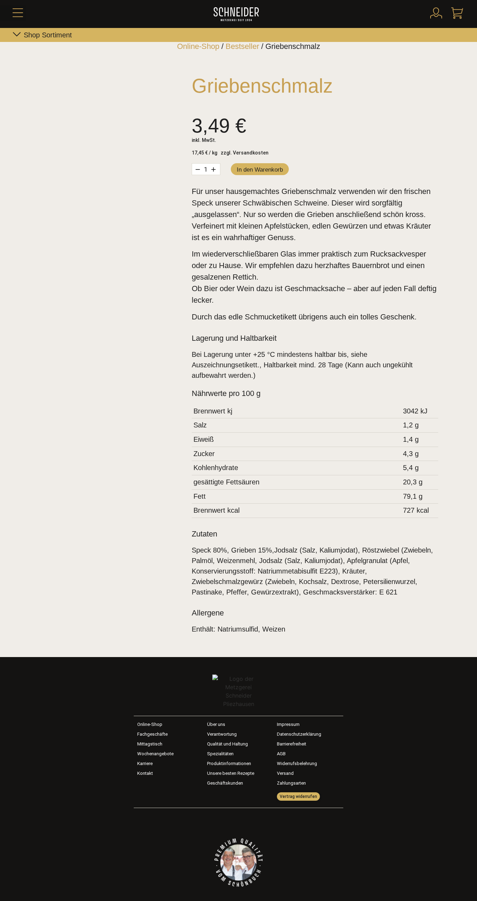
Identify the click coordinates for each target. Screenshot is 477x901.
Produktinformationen (229, 763)
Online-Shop (198, 46)
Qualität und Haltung (227, 744)
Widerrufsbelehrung (297, 763)
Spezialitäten (220, 753)
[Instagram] (248, 820)
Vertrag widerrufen (298, 796)
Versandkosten (251, 153)
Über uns (216, 724)
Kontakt (145, 773)
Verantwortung (222, 734)
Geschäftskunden (225, 783)
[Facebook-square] (229, 820)
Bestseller (242, 46)
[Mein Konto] (436, 13)
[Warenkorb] (457, 13)
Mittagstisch (149, 744)
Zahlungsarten (291, 783)
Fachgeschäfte (152, 734)
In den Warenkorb (260, 169)
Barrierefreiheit (291, 744)
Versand (285, 773)
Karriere (145, 763)
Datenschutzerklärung (299, 734)
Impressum (288, 724)
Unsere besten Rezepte (230, 773)
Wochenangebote (155, 753)
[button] (13, 13)
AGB (281, 753)
